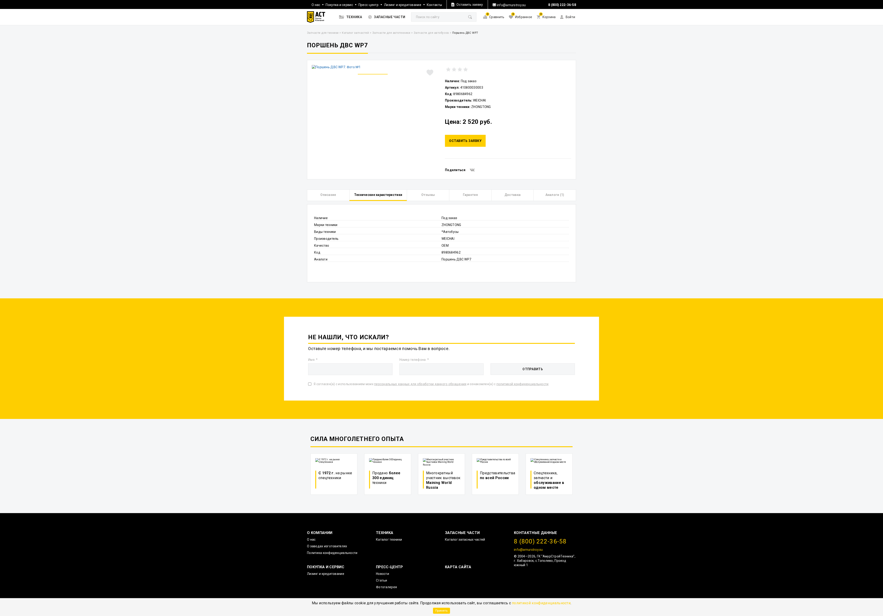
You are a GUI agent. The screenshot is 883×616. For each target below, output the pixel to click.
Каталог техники (389, 539)
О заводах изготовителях (327, 546)
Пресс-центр (368, 5)
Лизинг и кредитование (402, 5)
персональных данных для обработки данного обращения (420, 384)
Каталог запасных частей (465, 539)
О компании (319, 533)
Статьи (381, 580)
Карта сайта (458, 567)
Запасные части (462, 533)
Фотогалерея (386, 587)
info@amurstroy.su (511, 5)
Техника (384, 533)
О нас (316, 5)
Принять (441, 610)
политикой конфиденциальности (541, 603)
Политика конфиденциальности (332, 553)
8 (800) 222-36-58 (562, 5)
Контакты (434, 5)
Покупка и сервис (339, 5)
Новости (382, 574)
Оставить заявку (465, 141)
